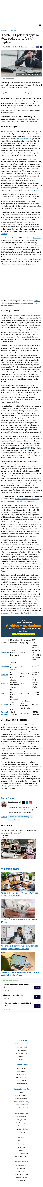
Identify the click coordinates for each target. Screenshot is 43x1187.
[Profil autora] (4, 804)
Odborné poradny (21, 1177)
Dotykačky (4, 234)
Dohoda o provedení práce (21, 1044)
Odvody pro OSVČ (21, 1047)
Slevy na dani (21, 1147)
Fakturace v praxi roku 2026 (13, 995)
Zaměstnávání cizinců (21, 1108)
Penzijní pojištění (21, 1080)
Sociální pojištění (22, 1068)
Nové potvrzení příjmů (21, 1095)
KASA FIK (26, 448)
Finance (13, 30)
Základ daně (21, 1141)
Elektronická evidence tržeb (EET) (20, 817)
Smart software (22, 139)
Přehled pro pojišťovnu (21, 1153)
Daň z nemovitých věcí (21, 1053)
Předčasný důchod (21, 1077)
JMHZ (21, 1092)
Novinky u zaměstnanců (21, 1105)
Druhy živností (21, 1120)
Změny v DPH (21, 1056)
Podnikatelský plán (21, 1123)
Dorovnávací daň (22, 1050)
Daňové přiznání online (21, 1156)
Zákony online (21, 1168)
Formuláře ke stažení (21, 1174)
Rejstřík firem (21, 1181)
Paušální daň (21, 1059)
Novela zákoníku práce (21, 1099)
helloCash (36, 238)
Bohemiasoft (33, 190)
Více (37, 988)
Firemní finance (14, 820)
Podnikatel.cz (5, 30)
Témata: (4, 817)
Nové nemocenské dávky (21, 1102)
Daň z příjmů (21, 1144)
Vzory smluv (21, 1171)
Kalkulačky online (21, 1165)
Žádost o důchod (22, 1074)
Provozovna (21, 1126)
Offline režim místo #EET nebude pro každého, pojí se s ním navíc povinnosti (20, 303)
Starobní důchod (21, 1071)
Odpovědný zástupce (21, 1129)
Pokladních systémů (29, 603)
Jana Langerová (6, 47)
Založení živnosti (21, 1117)
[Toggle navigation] (40, 25)
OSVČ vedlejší (21, 1132)
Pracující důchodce (21, 1084)
